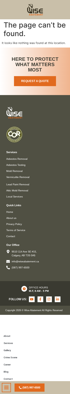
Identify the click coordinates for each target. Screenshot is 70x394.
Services (8, 343)
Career (7, 364)
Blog (6, 371)
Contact (8, 379)
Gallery (7, 350)
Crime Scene (10, 357)
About (7, 336)
